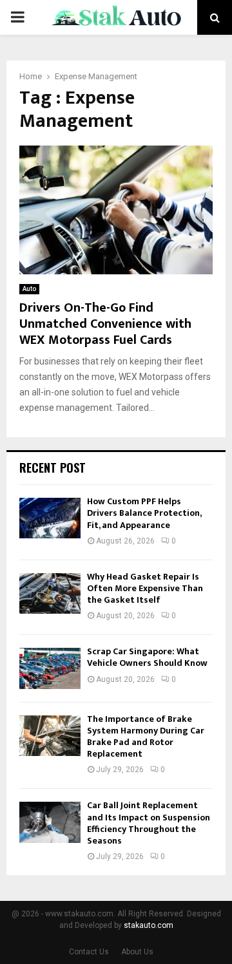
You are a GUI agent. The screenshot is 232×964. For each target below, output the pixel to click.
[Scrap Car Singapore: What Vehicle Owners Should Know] (50, 668)
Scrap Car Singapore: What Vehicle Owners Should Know (147, 657)
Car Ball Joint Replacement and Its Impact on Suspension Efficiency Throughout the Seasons (148, 823)
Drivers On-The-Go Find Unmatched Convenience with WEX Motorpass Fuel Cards (105, 324)
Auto (29, 288)
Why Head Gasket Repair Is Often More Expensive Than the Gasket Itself (145, 588)
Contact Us (89, 951)
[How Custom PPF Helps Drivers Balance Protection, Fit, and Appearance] (50, 518)
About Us (137, 951)
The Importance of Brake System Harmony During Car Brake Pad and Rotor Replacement (145, 737)
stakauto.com (148, 925)
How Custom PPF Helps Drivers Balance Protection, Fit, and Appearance (144, 513)
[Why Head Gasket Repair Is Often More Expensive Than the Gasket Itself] (50, 593)
